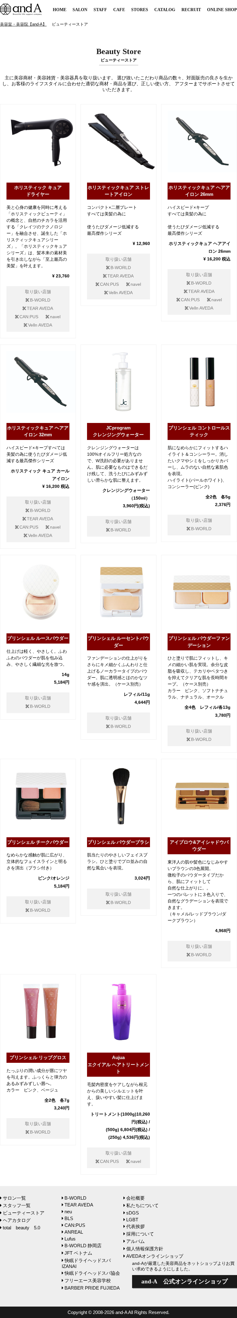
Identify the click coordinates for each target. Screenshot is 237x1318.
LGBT (132, 1219)
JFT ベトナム (78, 1253)
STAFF (100, 9)
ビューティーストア (23, 1212)
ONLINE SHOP (222, 9)
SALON (80, 9)
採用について (140, 1233)
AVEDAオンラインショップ (154, 1256)
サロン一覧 (14, 1198)
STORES (139, 9)
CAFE (119, 9)
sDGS (132, 1212)
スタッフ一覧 (17, 1205)
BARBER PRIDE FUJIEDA (92, 1288)
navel (55, 317)
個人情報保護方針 (144, 1248)
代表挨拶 (135, 1226)
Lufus (70, 1238)
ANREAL (73, 1232)
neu (68, 1211)
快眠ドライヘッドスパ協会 (92, 1273)
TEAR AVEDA (40, 308)
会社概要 (135, 1198)
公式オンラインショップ (184, 1281)
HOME (59, 9)
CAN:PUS (28, 317)
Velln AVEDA (40, 325)
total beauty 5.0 (21, 1227)
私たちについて (142, 1205)
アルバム (135, 1241)
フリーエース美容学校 (87, 1280)
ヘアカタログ (17, 1220)
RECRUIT (191, 9)
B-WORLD (40, 300)
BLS (68, 1218)
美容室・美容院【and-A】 (23, 24)
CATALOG (164, 9)
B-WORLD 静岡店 (83, 1245)
